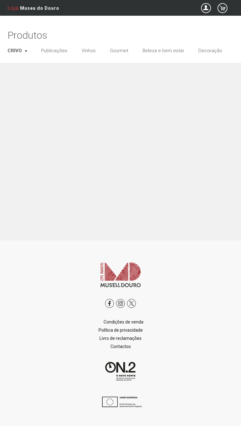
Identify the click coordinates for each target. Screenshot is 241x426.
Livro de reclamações (120, 338)
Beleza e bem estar (163, 50)
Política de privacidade (121, 330)
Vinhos (89, 50)
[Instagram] (120, 308)
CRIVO (15, 50)
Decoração (210, 50)
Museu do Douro (33, 8)
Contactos (120, 346)
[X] (131, 308)
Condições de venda (123, 321)
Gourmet (119, 50)
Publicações (54, 50)
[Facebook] (109, 308)
